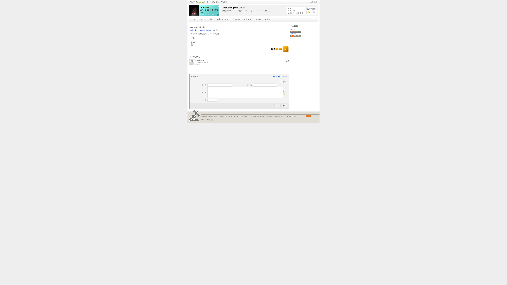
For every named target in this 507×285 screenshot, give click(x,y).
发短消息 (312, 12)
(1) (202, 30)
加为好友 (312, 9)
